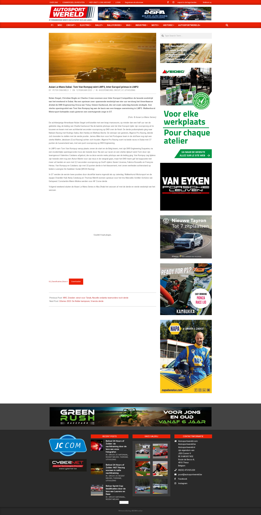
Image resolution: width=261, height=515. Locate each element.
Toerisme (124, 469)
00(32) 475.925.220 (186, 482)
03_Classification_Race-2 (58, 282)
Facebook (182, 491)
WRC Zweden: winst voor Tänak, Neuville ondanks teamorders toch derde (95, 298)
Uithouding (130, 90)
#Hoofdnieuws (106, 90)
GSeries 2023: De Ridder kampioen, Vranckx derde (81, 301)
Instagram (182, 495)
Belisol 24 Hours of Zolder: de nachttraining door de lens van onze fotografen (116, 458)
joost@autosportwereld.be (190, 486)
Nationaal (123, 466)
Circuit (117, 90)
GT (122, 90)
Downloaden (76, 282)
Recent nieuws (112, 469)
